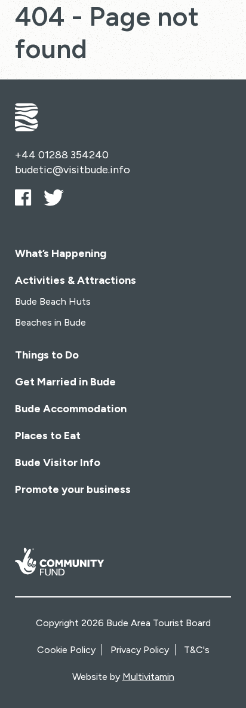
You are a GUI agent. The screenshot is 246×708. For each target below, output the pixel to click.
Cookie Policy (66, 649)
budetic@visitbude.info (72, 169)
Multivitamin (148, 676)
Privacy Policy (139, 649)
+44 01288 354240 (62, 154)
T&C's (197, 649)
